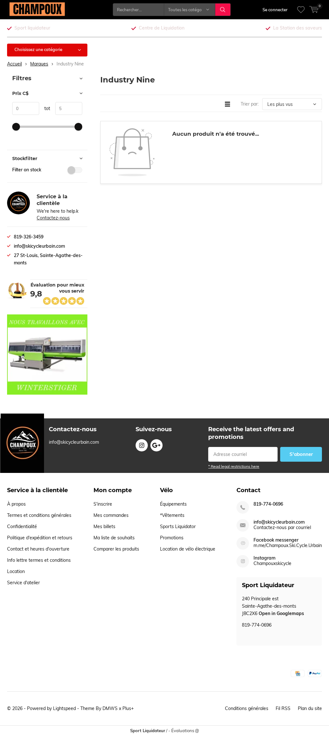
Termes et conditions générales (39, 515)
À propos (16, 504)
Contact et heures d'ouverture (38, 549)
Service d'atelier (23, 583)
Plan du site (310, 708)
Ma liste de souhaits (114, 538)
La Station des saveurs (297, 28)
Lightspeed (64, 708)
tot (44, 108)
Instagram (142, 445)
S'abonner (301, 454)
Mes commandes (111, 515)
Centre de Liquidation (161, 28)
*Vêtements (172, 515)
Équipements (173, 504)
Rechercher (223, 9)
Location (16, 571)
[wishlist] (301, 9)
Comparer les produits (116, 549)
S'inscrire (102, 504)
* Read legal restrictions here (233, 466)
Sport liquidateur (32, 28)
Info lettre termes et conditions (39, 560)
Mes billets (104, 526)
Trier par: (250, 104)
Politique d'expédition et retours (39, 538)
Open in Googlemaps (281, 613)
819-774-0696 (268, 504)
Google (156, 445)
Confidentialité (22, 526)
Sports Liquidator (178, 526)
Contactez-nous (53, 218)
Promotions (171, 538)
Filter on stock (26, 170)
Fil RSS (283, 708)
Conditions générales (246, 708)
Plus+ (128, 708)
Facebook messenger (275, 540)
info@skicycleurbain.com (279, 522)
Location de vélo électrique (187, 549)
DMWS (110, 708)
